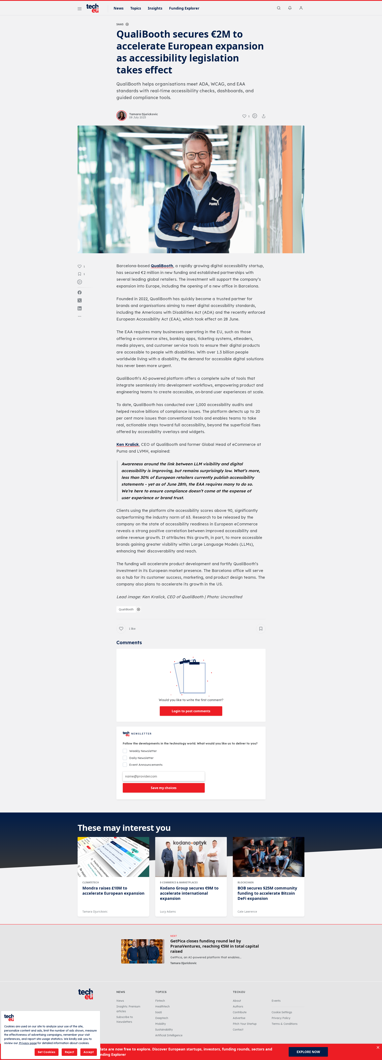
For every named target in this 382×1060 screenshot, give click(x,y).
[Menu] (80, 9)
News (119, 8)
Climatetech (90, 882)
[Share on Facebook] (80, 292)
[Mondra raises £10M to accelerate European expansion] (113, 857)
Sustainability (164, 1029)
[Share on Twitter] (80, 300)
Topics (135, 8)
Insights (155, 8)
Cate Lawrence (247, 911)
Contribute (240, 1012)
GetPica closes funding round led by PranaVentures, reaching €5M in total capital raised (214, 946)
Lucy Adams (168, 911)
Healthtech (162, 1006)
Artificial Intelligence (168, 1035)
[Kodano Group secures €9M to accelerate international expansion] (191, 857)
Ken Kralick (127, 444)
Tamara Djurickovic (95, 911)
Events (276, 1001)
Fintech (160, 1001)
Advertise (239, 1018)
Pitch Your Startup (245, 1024)
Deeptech (161, 1018)
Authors (238, 1006)
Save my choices (163, 788)
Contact (238, 1029)
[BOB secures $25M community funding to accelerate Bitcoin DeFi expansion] (268, 857)
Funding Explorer (184, 8)
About (237, 1001)
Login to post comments (191, 711)
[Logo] (94, 8)
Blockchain (246, 882)
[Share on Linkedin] (80, 308)
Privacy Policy (281, 1018)
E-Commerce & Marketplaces (179, 882)
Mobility (160, 1024)
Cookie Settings (282, 1012)
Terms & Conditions (284, 1024)
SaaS (120, 24)
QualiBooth (162, 265)
